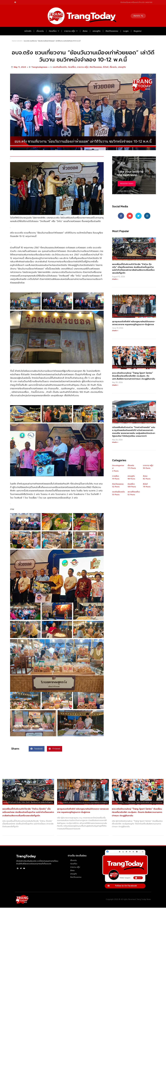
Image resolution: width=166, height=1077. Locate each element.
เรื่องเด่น (40, 31)
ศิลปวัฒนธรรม (112, 31)
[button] (138, 16)
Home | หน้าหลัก (17, 41)
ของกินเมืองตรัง (60, 67)
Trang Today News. (144, 899)
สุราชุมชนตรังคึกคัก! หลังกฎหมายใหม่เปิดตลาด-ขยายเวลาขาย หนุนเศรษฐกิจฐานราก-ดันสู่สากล (133, 323)
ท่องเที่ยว (53, 31)
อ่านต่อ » (115, 279)
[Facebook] (15, 2)
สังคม (85, 31)
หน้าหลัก (27, 31)
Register (138, 31)
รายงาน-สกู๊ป (69, 31)
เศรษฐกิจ (96, 31)
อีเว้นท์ (105, 67)
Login (126, 31)
